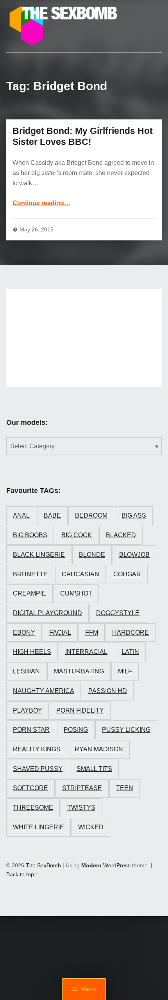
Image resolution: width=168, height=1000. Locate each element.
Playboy (27, 710)
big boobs (30, 535)
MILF (125, 671)
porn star (31, 729)
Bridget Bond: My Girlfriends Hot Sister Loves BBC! (83, 136)
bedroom (91, 515)
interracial (86, 651)
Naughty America (43, 691)
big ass (134, 515)
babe (52, 515)
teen (124, 788)
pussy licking (126, 729)
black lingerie (39, 554)
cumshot (76, 593)
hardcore (130, 632)
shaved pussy (38, 768)
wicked (91, 827)
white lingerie (38, 827)
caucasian (80, 574)
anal (21, 515)
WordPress (116, 865)
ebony (24, 632)
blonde (92, 554)
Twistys (81, 807)
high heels (32, 651)
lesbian (26, 671)
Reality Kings (37, 749)
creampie (29, 593)
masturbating (79, 671)
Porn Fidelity (80, 710)
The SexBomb (43, 865)
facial (60, 632)
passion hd (107, 691)
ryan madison (99, 749)
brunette (30, 574)
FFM (91, 632)
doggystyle (117, 613)
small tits (94, 768)
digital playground (47, 613)
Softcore (30, 788)
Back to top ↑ (22, 874)
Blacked (121, 535)
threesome (33, 807)
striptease (82, 788)
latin (130, 651)
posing (76, 729)
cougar (127, 574)
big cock (76, 535)
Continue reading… (41, 203)
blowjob (134, 554)
